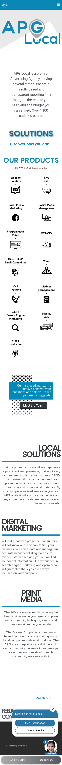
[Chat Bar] (31, 760)
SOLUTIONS (31, 133)
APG (7, 495)
